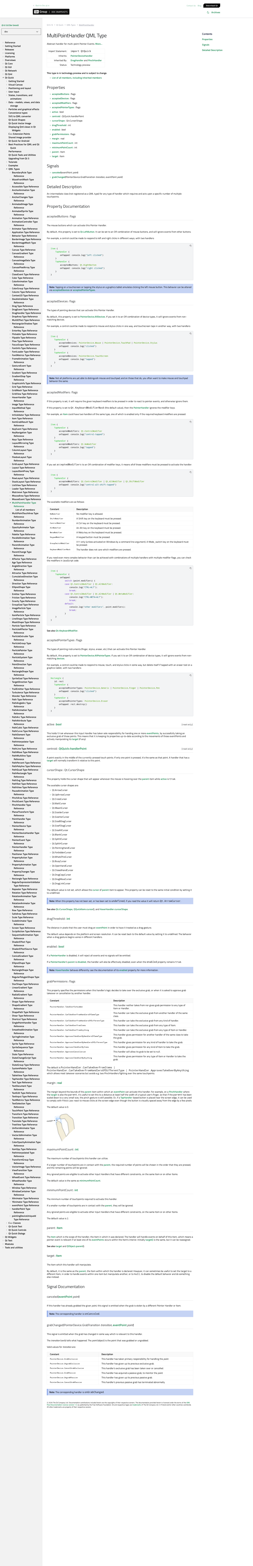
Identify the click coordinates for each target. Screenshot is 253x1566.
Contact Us (191, 5)
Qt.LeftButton (87, 231)
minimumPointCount (62, 147)
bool (58, 724)
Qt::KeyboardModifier (67, 630)
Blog (199, 5)
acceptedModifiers (61, 103)
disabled (81, 962)
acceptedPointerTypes (63, 107)
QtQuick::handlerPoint (73, 748)
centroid (56, 116)
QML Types (71, 25)
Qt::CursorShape (64, 909)
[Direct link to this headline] (66, 87)
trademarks (137, 1404)
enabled (56, 129)
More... (98, 44)
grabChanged (58, 177)
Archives (215, 12)
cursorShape (58, 120)
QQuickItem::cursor (83, 909)
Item (65, 414)
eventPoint (101, 927)
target (55, 156)
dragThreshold (59, 125)
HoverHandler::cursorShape (114, 909)
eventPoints (153, 733)
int (68, 918)
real (59, 1082)
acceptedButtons (60, 94)
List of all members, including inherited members (77, 77)
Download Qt (212, 5)
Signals (205, 44)
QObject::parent (75, 1246)
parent (55, 152)
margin (55, 138)
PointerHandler (141, 407)
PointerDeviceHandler (82, 56)
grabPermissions (60, 134)
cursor (96, 890)
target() (149, 1239)
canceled (56, 172)
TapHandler (126, 1097)
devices (60, 658)
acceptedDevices (60, 98)
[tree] (21, 645)
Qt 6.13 (50, 25)
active (55, 112)
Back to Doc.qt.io (42, 5)
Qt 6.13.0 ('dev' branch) (9, 25)
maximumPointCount (62, 143)
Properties (207, 39)
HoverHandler (62, 970)
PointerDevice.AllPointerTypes (95, 655)
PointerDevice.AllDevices (92, 316)
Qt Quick (59, 25)
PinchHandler (95, 60)
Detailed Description (212, 50)
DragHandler (77, 60)
